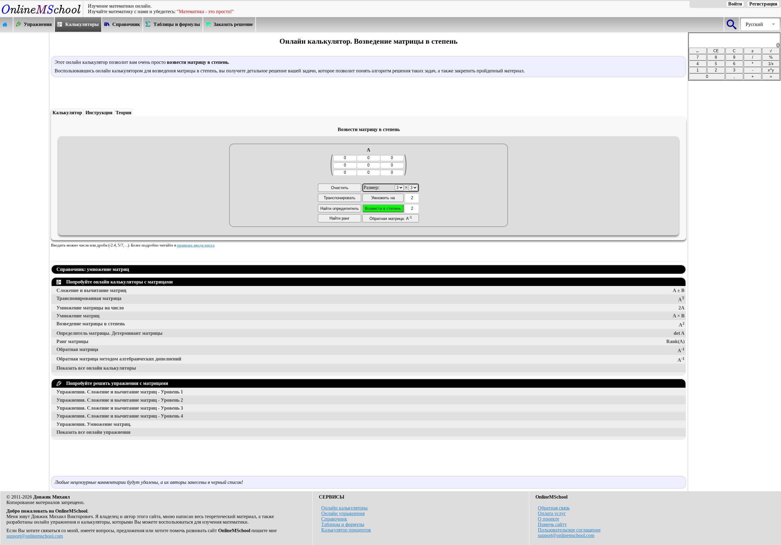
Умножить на (383, 198)
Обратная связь (554, 507)
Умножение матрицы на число (370, 307)
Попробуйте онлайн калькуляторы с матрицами (118, 281)
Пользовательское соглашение (569, 529)
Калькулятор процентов (346, 529)
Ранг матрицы (370, 341)
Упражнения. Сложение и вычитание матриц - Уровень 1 (119, 391)
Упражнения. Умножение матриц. (93, 424)
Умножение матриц (370, 315)
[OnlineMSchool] (41, 13)
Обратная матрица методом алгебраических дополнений (370, 359)
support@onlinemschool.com (34, 536)
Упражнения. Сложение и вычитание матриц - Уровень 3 (119, 408)
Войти (735, 3)
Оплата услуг (552, 513)
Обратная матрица (370, 350)
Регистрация (763, 3)
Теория (123, 112)
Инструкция (99, 112)
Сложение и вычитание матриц (370, 290)
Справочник (334, 518)
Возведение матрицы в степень (370, 324)
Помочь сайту (552, 524)
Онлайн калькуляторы (344, 507)
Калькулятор (67, 112)
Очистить (339, 187)
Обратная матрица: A (390, 218)
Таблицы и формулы (342, 524)
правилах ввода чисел (195, 245)
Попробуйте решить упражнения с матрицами (116, 383)
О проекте (548, 518)
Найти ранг (339, 218)
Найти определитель (339, 208)
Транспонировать (339, 198)
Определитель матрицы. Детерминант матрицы (370, 333)
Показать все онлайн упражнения (93, 432)
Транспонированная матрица (370, 299)
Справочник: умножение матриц (92, 269)
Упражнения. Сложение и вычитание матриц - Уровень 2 (119, 400)
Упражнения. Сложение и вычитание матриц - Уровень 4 (119, 416)
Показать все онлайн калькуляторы (96, 368)
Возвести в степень (383, 208)
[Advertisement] (24, 124)
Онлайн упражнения (343, 513)
